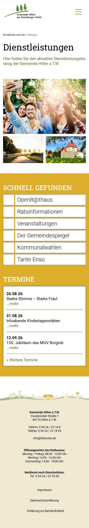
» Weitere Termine (22, 359)
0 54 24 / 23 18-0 (50, 427)
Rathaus (32, 35)
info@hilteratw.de (44, 438)
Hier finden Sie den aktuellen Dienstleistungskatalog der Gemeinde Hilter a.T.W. (44, 61)
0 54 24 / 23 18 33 (49, 430)
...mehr (12, 303)
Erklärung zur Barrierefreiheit (45, 511)
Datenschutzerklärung (44, 500)
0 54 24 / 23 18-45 (47, 476)
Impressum (44, 490)
